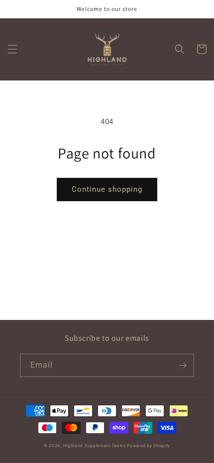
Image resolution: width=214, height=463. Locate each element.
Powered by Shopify (148, 445)
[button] (12, 49)
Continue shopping (107, 189)
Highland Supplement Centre (94, 445)
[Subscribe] (183, 365)
